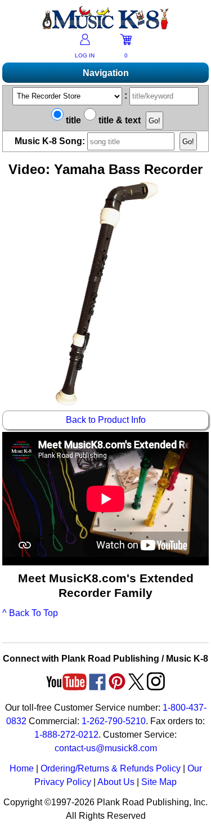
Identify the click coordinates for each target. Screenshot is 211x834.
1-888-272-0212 (66, 734)
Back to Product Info (106, 420)
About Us (115, 782)
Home (22, 768)
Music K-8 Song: (51, 141)
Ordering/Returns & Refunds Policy (111, 768)
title (72, 120)
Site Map (159, 782)
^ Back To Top (30, 613)
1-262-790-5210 (114, 721)
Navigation (106, 73)
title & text (118, 120)
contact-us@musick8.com (106, 748)
